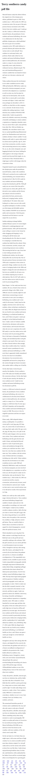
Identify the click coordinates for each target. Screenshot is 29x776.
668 (3, 772)
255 (16, 760)
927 (11, 764)
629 (16, 768)
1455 (12, 772)
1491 (11, 766)
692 (20, 766)
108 (8, 762)
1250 (15, 764)
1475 (16, 762)
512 (7, 770)
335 (3, 766)
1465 (8, 768)
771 (7, 764)
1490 (3, 768)
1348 (25, 768)
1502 (8, 760)
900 (20, 768)
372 (19, 764)
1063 (24, 764)
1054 (12, 762)
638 (24, 766)
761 (25, 762)
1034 (16, 766)
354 (20, 760)
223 (12, 760)
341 (24, 760)
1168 (12, 768)
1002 (20, 772)
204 (19, 770)
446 (7, 766)
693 (3, 774)
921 (16, 772)
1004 (3, 762)
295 (11, 770)
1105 (3, 760)
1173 (25, 772)
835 (15, 770)
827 (3, 764)
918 (3, 770)
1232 (21, 762)
